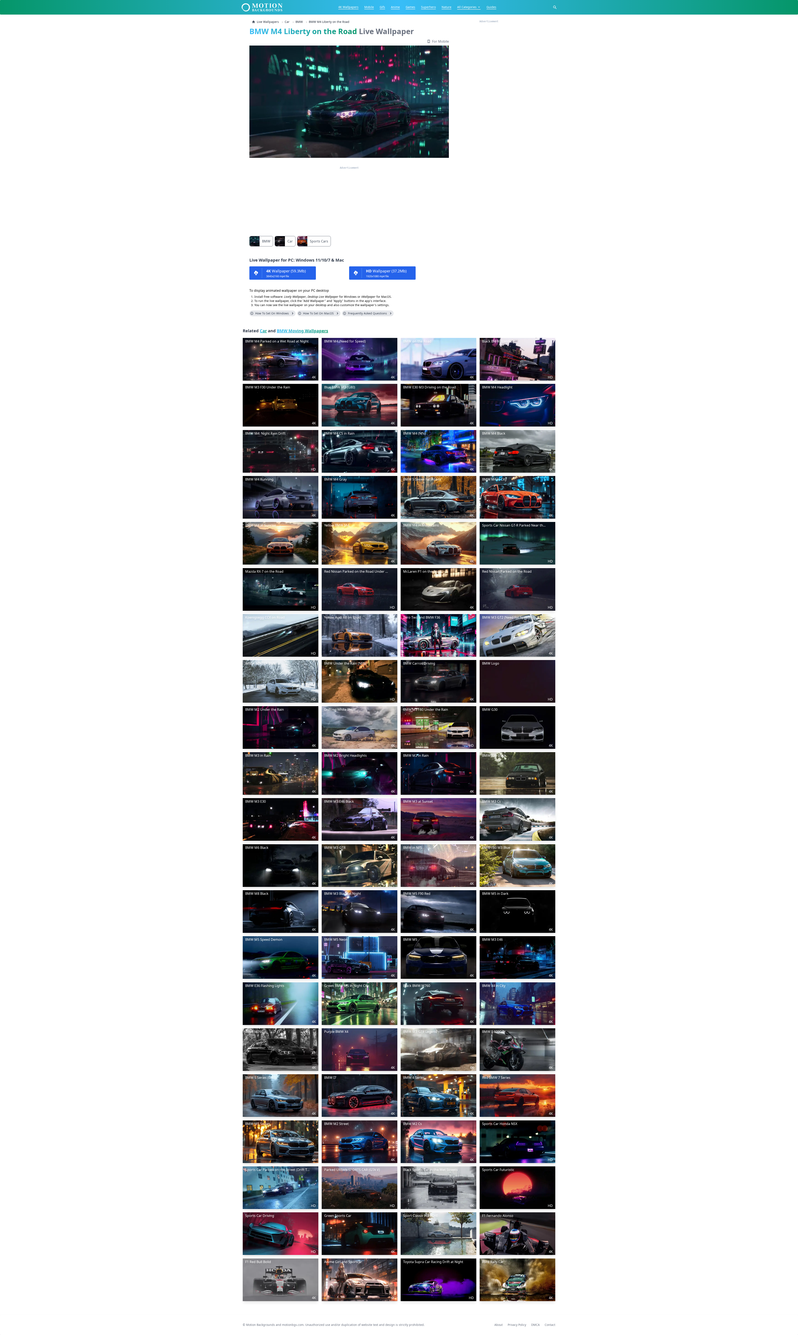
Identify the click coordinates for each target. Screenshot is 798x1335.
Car (287, 22)
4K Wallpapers (348, 7)
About (498, 1323)
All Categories (467, 7)
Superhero (428, 7)
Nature (446, 7)
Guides (491, 7)
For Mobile (440, 41)
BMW (299, 22)
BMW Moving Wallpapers (302, 331)
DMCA (535, 1323)
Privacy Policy (517, 1323)
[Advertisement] (349, 198)
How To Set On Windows (272, 313)
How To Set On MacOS (318, 313)
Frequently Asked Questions (367, 313)
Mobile (369, 7)
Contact (550, 1323)
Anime (395, 7)
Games (410, 7)
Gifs (382, 7)
